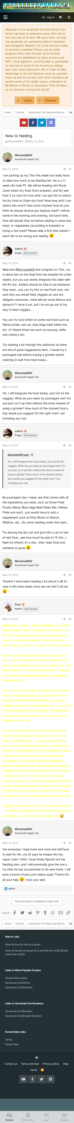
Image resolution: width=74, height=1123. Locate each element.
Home (33, 1069)
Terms (8, 1039)
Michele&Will (15, 141)
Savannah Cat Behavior (18, 987)
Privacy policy (51, 1063)
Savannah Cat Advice (17, 982)
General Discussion (16, 978)
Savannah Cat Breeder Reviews (23, 1015)
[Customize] (61, 17)
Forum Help (11, 1044)
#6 (70, 618)
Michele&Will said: (18, 454)
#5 (70, 574)
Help (65, 1063)
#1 (70, 169)
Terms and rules (30, 1063)
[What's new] (69, 17)
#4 (70, 445)
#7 (70, 842)
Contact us (11, 1063)
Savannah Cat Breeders (18, 1011)
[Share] (64, 169)
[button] (5, 17)
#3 (70, 386)
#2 (70, 263)
